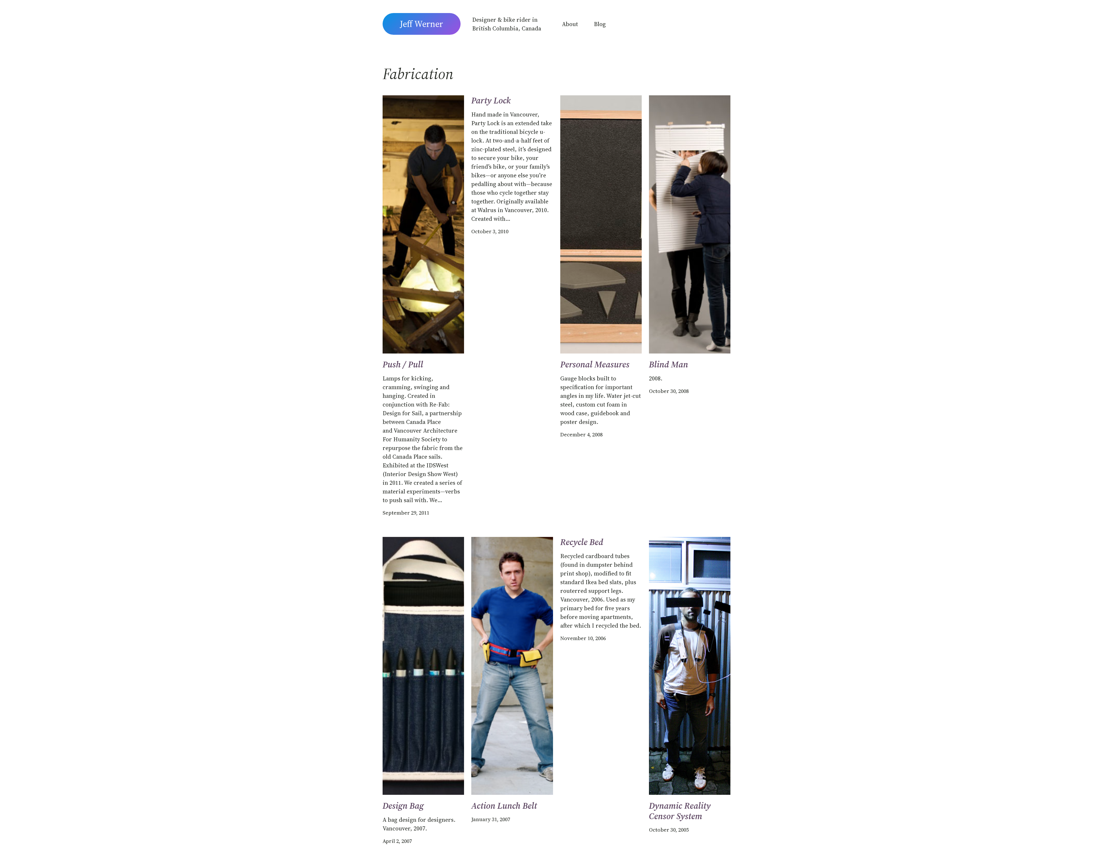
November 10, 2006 (583, 638)
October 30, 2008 (669, 391)
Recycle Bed (581, 542)
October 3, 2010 (489, 231)
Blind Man (668, 364)
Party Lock (491, 100)
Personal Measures (595, 364)
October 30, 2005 (669, 829)
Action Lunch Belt (504, 806)
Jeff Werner (421, 24)
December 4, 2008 (581, 434)
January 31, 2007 (490, 819)
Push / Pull (403, 364)
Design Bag (403, 806)
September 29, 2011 (406, 512)
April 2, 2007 (397, 841)
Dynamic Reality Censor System (680, 811)
